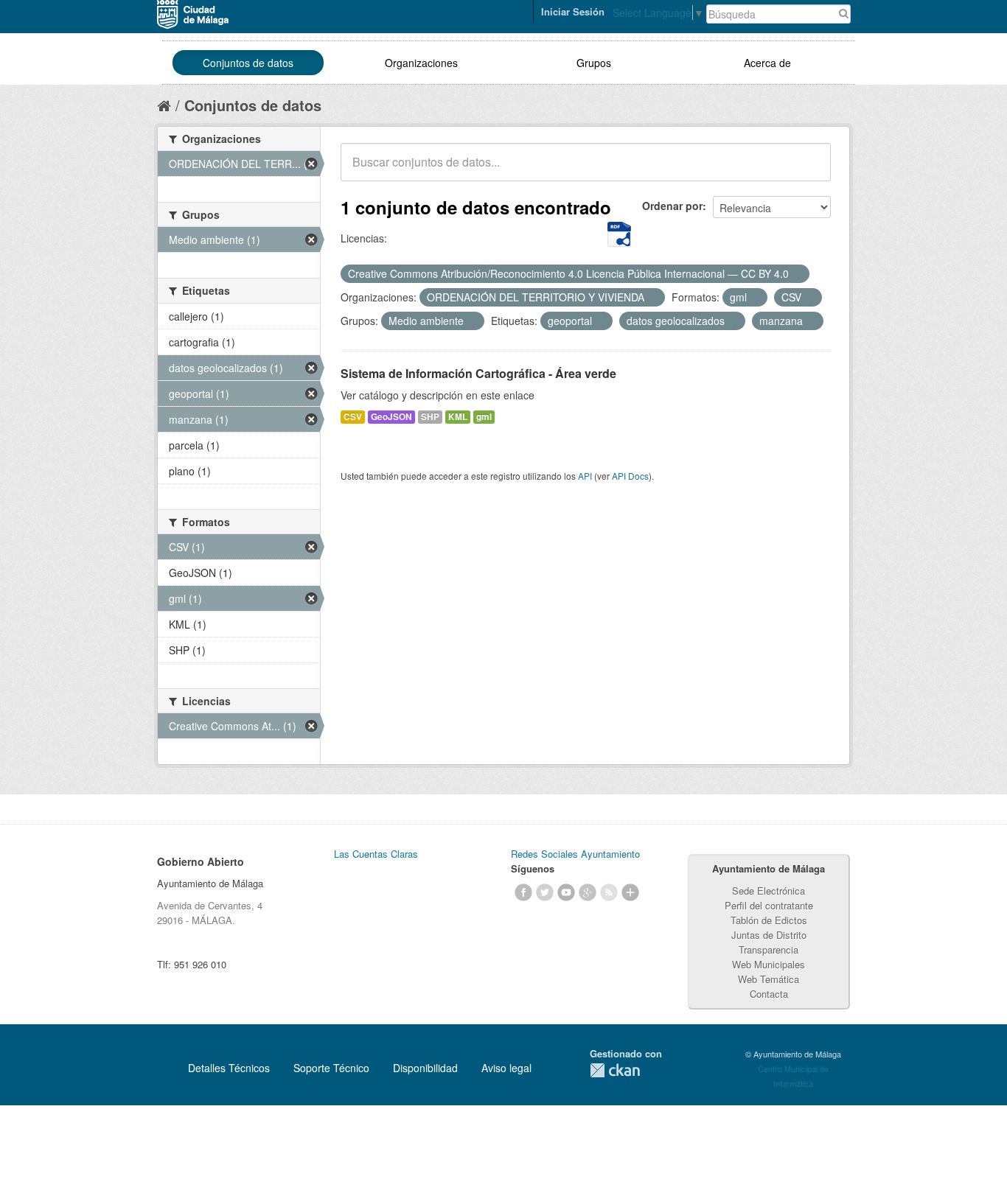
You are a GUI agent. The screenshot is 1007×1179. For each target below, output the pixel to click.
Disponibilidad (425, 1067)
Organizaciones (421, 62)
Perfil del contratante (769, 905)
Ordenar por (672, 205)
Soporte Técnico (331, 1067)
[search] (809, 170)
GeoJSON (391, 416)
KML (457, 416)
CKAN (615, 1070)
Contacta (769, 994)
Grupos (593, 62)
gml (484, 416)
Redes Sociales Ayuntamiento (575, 854)
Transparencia (768, 949)
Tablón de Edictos (769, 920)
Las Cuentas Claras (376, 854)
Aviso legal (506, 1067)
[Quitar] (797, 274)
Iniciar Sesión (572, 11)
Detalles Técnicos (229, 1067)
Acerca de (767, 62)
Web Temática (768, 979)
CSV (353, 416)
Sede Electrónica (768, 891)
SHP (430, 416)
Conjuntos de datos (248, 62)
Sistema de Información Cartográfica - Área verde (478, 373)
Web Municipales (768, 964)
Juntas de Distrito (768, 935)
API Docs (630, 475)
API (585, 475)
